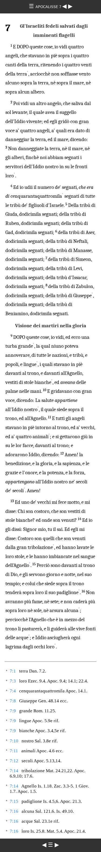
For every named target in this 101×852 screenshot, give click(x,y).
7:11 (14, 750)
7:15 (14, 801)
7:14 (14, 770)
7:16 (14, 811)
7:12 (14, 760)
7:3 (13, 681)
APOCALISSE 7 (49, 7)
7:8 (13, 700)
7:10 (14, 740)
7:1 (13, 671)
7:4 (13, 690)
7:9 (13, 710)
